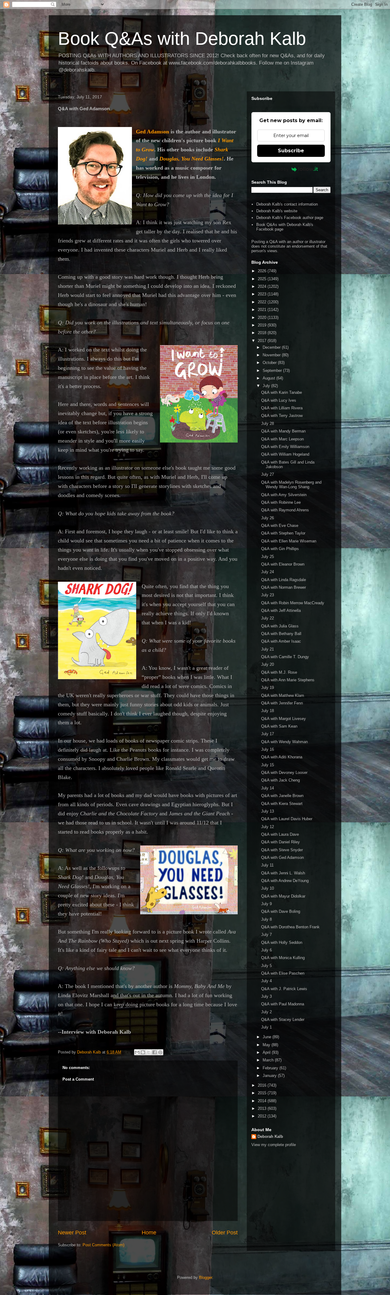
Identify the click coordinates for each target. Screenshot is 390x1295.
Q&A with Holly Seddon (281, 942)
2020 (263, 317)
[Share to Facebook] (154, 1052)
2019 (263, 325)
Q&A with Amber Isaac (281, 641)
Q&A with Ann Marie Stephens (287, 680)
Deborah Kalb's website (276, 211)
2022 (263, 302)
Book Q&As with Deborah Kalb (182, 38)
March (269, 1060)
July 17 (267, 734)
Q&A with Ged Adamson (282, 857)
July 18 (267, 710)
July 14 (267, 788)
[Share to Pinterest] (160, 1052)
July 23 (267, 595)
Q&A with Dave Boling (280, 911)
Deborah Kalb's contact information (287, 204)
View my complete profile (273, 1144)
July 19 (267, 687)
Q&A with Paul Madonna (282, 1004)
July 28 (267, 423)
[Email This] (137, 1052)
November (272, 355)
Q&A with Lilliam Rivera (282, 408)
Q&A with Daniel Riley (280, 842)
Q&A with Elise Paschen (282, 973)
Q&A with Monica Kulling (283, 957)
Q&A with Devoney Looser (284, 772)
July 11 (267, 865)
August (269, 378)
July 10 (267, 888)
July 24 (267, 572)
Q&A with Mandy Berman (283, 431)
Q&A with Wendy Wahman (284, 741)
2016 (263, 1085)
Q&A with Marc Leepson (282, 439)
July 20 (267, 664)
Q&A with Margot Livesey (283, 718)
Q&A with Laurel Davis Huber (286, 819)
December (272, 347)
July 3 (266, 996)
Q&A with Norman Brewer (283, 587)
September (273, 370)
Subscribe (291, 150)
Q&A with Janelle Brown (282, 795)
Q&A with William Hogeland (285, 454)
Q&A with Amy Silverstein (284, 494)
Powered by (276, 169)
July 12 (267, 826)
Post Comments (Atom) (103, 1245)
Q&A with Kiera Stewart (282, 803)
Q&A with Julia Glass (280, 626)
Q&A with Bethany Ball (281, 633)
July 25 (267, 556)
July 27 (267, 474)
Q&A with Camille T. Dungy (285, 657)
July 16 (267, 749)
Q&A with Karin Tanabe (281, 392)
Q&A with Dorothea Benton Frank (290, 927)
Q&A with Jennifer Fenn (282, 703)
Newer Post (72, 1233)
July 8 (266, 919)
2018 (263, 332)
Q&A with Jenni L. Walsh (283, 873)
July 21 (267, 649)
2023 (263, 294)
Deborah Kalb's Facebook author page (289, 217)
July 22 (267, 618)
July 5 (266, 965)
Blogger (205, 1277)
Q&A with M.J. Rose (279, 672)
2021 (263, 309)
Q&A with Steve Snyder (282, 850)
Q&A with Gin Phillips (280, 548)
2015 (263, 1093)
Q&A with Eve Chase (279, 525)
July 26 (267, 518)
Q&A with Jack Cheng (280, 780)
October (270, 362)
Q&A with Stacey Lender (282, 1019)
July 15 (267, 765)
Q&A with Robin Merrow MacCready (292, 603)
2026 (263, 271)
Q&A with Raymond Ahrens (285, 510)
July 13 (267, 811)
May (267, 1045)
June (267, 1037)
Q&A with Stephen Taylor (283, 533)
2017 (263, 340)
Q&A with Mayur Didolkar (283, 896)
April (267, 1052)
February (271, 1068)
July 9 (266, 904)
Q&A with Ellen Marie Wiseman (288, 541)
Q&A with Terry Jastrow (282, 415)
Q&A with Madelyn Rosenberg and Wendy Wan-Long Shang (291, 484)
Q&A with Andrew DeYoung (285, 880)
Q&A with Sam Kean (279, 726)
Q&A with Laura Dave (280, 834)
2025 (263, 279)
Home (149, 1233)
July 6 (266, 950)
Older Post (225, 1233)
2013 (263, 1108)
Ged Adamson (152, 132)
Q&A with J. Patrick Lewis (284, 988)
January (270, 1075)
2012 (263, 1116)
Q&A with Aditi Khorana (281, 757)
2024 (263, 286)
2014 (263, 1101)
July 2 (266, 1012)
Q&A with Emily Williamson (285, 446)
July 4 (266, 981)
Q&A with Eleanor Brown (282, 564)
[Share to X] (149, 1052)
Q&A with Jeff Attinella (281, 610)
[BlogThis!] (143, 1052)
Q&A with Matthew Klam (282, 695)
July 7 (266, 934)
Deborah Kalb (270, 1136)
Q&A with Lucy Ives (278, 400)
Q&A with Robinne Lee (281, 502)
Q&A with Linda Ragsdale (283, 579)
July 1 (266, 1027)
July (267, 385)
